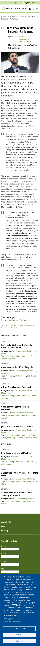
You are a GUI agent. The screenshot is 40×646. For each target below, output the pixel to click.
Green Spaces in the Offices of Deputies (17, 367)
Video (12, 359)
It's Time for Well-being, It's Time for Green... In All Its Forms (17, 346)
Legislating (29, 325)
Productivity (32, 461)
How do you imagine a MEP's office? (16, 453)
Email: (3, 546)
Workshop (4, 530)
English (27, 3)
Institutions (25, 41)
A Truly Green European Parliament (16, 387)
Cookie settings (19, 628)
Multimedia (5, 353)
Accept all (19, 641)
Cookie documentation (12, 622)
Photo (17, 376)
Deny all (19, 635)
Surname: (5, 561)
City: (3, 569)
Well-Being (11, 325)
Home (3, 16)
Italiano (34, 3)
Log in (15, 3)
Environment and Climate (21, 456)
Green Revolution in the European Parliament (15, 408)
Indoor (20, 325)
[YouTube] (30, 9)
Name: (4, 553)
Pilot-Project (12, 438)
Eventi (3, 526)
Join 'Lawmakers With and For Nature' (17, 426)
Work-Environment (25, 38)
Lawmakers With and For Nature (16, 320)
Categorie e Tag (6, 522)
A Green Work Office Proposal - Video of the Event (19, 474)
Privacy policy (8, 619)
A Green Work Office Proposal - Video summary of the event (16, 494)
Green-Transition (9, 327)
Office (3, 464)
